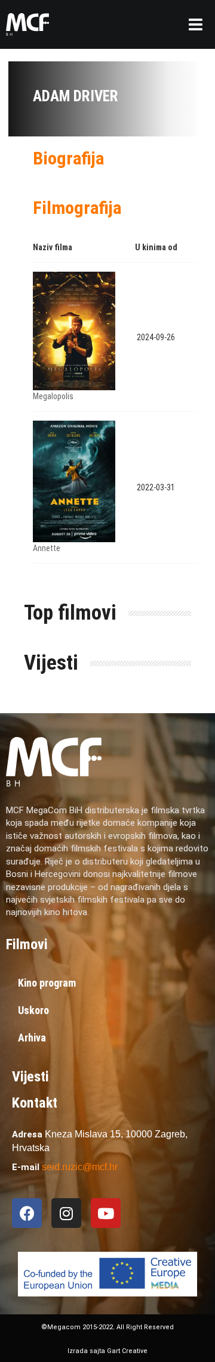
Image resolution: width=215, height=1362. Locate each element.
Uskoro (33, 1010)
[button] (195, 24)
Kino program (47, 983)
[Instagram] (66, 1213)
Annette (46, 548)
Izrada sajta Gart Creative (107, 1351)
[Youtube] (106, 1213)
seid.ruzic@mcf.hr (80, 1167)
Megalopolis (53, 396)
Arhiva (32, 1037)
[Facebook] (27, 1213)
